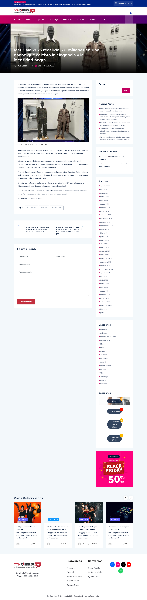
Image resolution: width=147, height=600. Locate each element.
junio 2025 (104, 235)
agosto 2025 (105, 228)
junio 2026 (104, 192)
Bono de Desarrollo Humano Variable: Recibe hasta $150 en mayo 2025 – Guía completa (68, 229)
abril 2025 (104, 242)
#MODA (44, 206)
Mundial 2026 (105, 339)
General (103, 360)
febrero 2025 (105, 250)
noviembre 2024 (106, 260)
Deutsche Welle (94, 570)
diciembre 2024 (106, 257)
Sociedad (81, 18)
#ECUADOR (31, 206)
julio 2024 (103, 275)
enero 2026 (104, 210)
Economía (104, 357)
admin (23, 542)
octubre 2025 (105, 221)
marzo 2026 (104, 202)
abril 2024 (104, 286)
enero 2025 (104, 253)
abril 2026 (104, 199)
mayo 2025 (104, 239)
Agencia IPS (93, 575)
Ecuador (17, 18)
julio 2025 (103, 231)
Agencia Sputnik (71, 568)
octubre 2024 (105, 264)
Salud (92, 18)
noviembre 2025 (106, 217)
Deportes (67, 18)
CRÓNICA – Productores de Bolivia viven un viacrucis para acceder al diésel (56, 2)
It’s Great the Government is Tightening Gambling (57, 526)
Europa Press (73, 583)
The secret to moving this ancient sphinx (118, 526)
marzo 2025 (104, 246)
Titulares (103, 353)
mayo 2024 (104, 282)
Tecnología (54, 18)
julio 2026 (103, 188)
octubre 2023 (105, 300)
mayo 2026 (104, 195)
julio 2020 (103, 307)
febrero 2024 (105, 293)
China (102, 18)
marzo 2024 (104, 289)
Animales (103, 331)
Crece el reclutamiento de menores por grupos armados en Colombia (114, 108)
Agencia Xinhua (74, 575)
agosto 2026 (105, 184)
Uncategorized (105, 364)
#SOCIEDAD (57, 206)
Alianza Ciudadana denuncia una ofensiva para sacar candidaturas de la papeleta (114, 129)
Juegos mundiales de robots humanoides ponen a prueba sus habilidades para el (115, 136)
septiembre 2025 (106, 224)
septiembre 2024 (106, 268)
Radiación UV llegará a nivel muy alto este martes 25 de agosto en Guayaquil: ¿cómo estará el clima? (115, 115)
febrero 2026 (105, 206)
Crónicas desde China (108, 335)
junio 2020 (104, 311)
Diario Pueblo (93, 566)
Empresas (104, 328)
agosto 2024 (105, 271)
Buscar (102, 82)
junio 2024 (104, 279)
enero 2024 (104, 297)
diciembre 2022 (106, 304)
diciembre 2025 (106, 213)
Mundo (29, 18)
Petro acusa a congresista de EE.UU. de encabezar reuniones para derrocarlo (38, 228)
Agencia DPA (73, 579)
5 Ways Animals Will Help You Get (26, 526)
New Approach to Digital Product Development (87, 526)
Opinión (40, 18)
